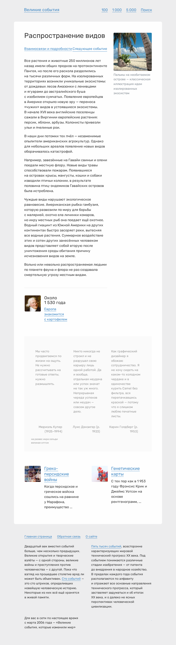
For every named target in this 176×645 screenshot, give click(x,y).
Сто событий (71, 579)
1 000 (117, 10)
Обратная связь (68, 536)
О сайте (91, 536)
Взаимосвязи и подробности (48, 49)
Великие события (41, 9)
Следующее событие (90, 49)
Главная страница (38, 536)
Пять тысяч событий (106, 546)
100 (105, 10)
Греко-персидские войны (56, 474)
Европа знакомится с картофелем (55, 314)
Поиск (146, 10)
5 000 (131, 10)
